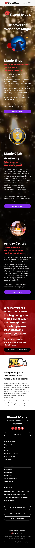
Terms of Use (18, 536)
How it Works (9, 500)
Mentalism (8, 472)
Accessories (8, 459)
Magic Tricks (8, 445)
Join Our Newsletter (17, 518)
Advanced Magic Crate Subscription (16, 491)
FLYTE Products (9, 457)
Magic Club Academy (17, 507)
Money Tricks (8, 475)
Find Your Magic (17, 111)
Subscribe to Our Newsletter (17, 349)
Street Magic (8, 481)
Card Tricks (8, 469)
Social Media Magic (11, 478)
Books (6, 448)
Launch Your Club (17, 206)
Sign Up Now (17, 292)
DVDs (6, 451)
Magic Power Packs (11, 454)
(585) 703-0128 (18, 424)
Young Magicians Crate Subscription (16, 497)
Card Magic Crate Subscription (14, 494)
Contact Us (17, 434)
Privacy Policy (8, 536)
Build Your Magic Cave (17, 513)
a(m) (29, 542)
